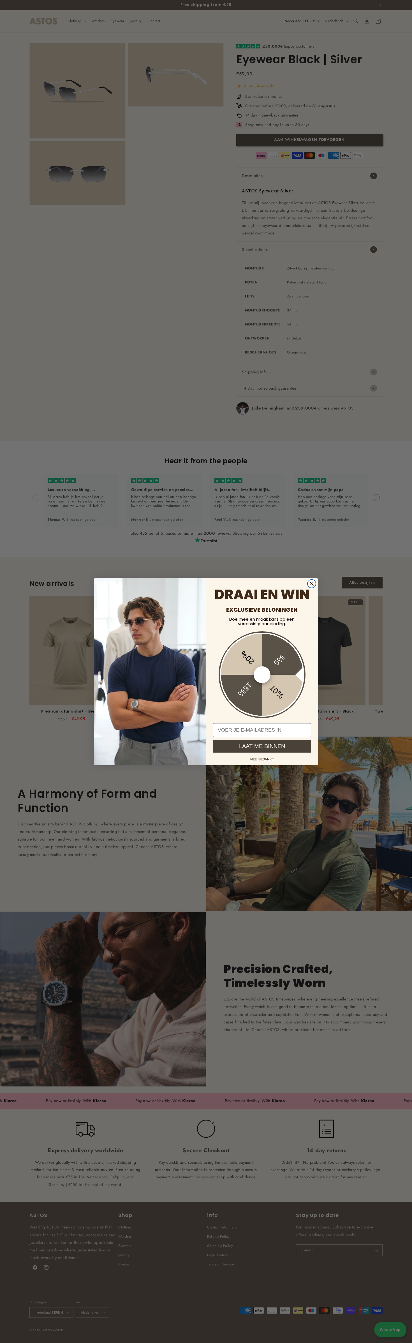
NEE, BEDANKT (262, 759)
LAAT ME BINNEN (262, 746)
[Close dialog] (311, 583)
